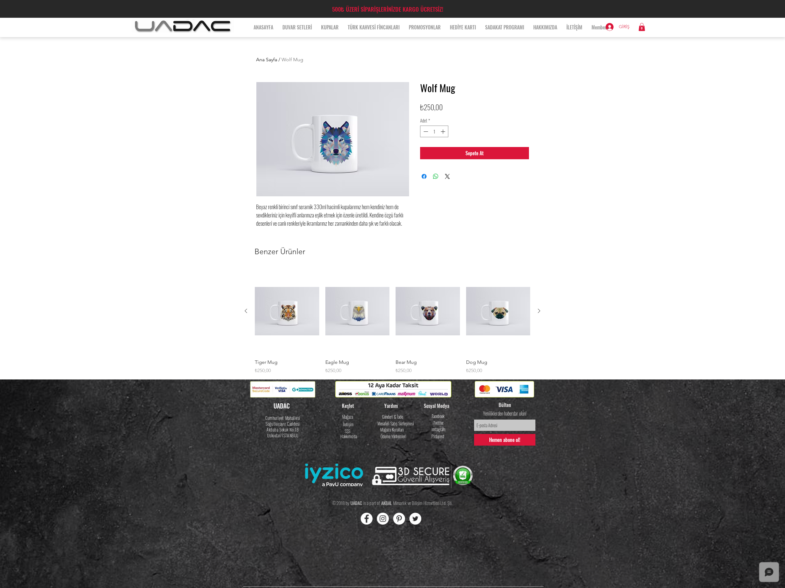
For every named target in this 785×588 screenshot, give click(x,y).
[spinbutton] (434, 131)
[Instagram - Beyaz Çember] (383, 519)
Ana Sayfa (266, 59)
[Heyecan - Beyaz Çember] (415, 519)
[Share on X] (447, 176)
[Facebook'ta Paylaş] (424, 176)
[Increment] (443, 131)
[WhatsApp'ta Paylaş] (435, 176)
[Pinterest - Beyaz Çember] (399, 519)
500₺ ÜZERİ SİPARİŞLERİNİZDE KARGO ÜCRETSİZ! (387, 9)
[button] (641, 27)
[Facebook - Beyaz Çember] (367, 519)
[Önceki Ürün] (246, 311)
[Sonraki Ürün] (539, 311)
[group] (392, 321)
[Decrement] (425, 131)
